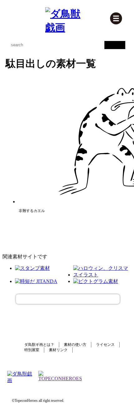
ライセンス (105, 344)
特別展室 (31, 350)
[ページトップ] (68, 299)
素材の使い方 (75, 344)
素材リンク (58, 350)
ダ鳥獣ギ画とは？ (39, 344)
